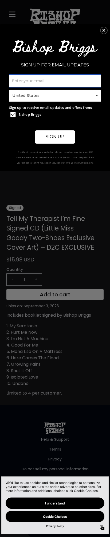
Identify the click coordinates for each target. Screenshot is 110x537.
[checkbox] (55, 114)
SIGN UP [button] (55, 136)
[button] (104, 30)
